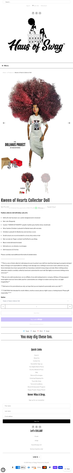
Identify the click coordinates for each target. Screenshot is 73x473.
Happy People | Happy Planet (36, 390)
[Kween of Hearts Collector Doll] (36, 123)
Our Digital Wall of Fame (36, 367)
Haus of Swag (33, 462)
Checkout (44, 5)
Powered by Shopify (43, 462)
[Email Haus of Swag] (40, 13)
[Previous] (4, 123)
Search (36, 355)
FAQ (36, 372)
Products (10, 72)
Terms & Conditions (36, 384)
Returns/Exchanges (36, 375)
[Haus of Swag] (36, 38)
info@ (36, 440)
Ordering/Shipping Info (36, 378)
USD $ (35, 457)
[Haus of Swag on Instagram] (36, 13)
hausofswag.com (36, 445)
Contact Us (36, 361)
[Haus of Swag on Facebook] (33, 13)
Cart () (36, 5)
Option (3, 297)
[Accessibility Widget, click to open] (3, 470)
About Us (36, 358)
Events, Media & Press (36, 369)
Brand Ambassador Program (36, 387)
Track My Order (36, 381)
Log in (28, 5)
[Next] (69, 123)
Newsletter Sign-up (36, 364)
